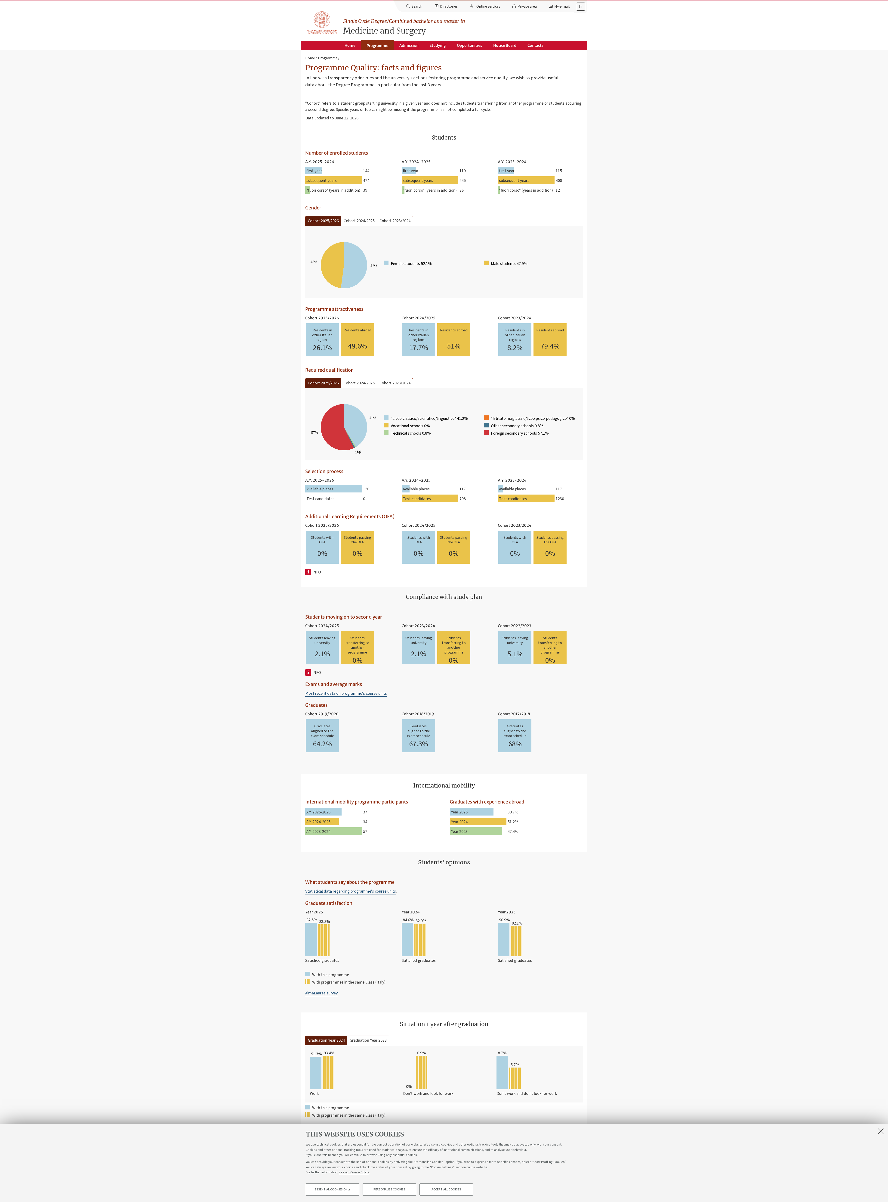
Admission (409, 45)
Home (350, 45)
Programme (377, 45)
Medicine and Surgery (404, 27)
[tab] (580, 7)
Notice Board (504, 45)
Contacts (535, 45)
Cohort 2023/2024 (394, 221)
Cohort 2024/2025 (359, 221)
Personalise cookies (389, 1189)
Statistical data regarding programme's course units (350, 891)
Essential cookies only (332, 1189)
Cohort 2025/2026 (323, 221)
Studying (438, 45)
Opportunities (469, 45)
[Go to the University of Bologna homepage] (322, 22)
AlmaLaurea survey (321, 993)
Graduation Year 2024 (326, 1040)
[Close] (881, 1131)
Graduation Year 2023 (368, 1040)
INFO (316, 572)
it (581, 6)
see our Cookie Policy (354, 1172)
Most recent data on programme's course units (346, 693)
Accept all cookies (446, 1189)
